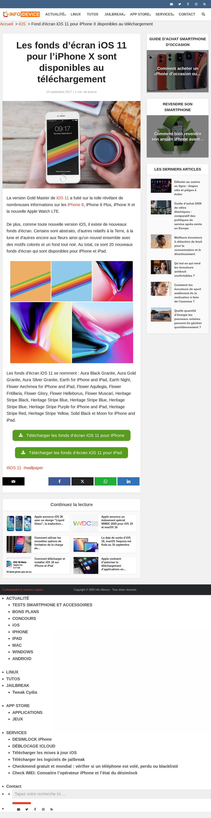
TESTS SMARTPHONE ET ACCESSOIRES (52, 605)
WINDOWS (22, 652)
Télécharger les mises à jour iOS (44, 752)
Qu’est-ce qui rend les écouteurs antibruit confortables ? (187, 269)
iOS (16, 625)
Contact (187, 14)
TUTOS (92, 14)
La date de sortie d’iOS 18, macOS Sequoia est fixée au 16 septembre (116, 541)
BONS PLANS (25, 611)
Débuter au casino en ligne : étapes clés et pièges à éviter (187, 188)
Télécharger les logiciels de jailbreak (48, 759)
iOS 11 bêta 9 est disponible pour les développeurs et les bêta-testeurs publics (101, 588)
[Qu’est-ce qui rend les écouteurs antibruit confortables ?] (162, 267)
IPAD (17, 638)
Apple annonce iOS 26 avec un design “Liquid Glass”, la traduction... (49, 520)
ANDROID (21, 658)
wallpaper (34, 467)
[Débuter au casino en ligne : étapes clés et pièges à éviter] (162, 186)
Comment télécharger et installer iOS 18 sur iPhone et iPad (49, 562)
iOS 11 (62, 198)
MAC (17, 645)
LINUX (76, 14)
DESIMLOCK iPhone (32, 739)
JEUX (17, 719)
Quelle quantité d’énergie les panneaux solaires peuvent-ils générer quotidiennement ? (188, 319)
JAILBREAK (114, 14)
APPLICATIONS (27, 712)
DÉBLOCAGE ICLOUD (33, 746)
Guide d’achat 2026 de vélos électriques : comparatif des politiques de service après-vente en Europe (188, 216)
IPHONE (20, 632)
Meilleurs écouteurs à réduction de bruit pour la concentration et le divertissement (188, 246)
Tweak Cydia (24, 692)
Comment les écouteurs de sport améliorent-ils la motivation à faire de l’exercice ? (187, 293)
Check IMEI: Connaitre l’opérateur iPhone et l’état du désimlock (74, 773)
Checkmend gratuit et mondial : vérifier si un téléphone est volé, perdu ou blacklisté (95, 766)
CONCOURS (24, 618)
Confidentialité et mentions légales (22, 589)
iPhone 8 (76, 204)
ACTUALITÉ (54, 14)
